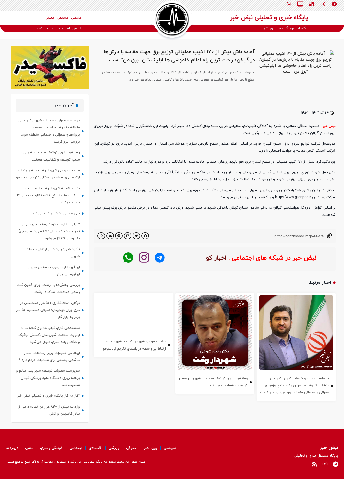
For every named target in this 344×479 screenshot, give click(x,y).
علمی (29, 448)
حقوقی (131, 448)
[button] (145, 235)
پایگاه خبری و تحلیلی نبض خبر (269, 17)
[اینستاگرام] (144, 257)
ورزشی (114, 448)
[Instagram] (323, 4)
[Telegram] (334, 4)
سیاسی (170, 448)
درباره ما (12, 448)
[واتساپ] (128, 257)
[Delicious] (311, 4)
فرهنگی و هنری (51, 448)
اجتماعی (76, 448)
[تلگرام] (159, 257)
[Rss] (314, 464)
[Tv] (300, 4)
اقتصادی (95, 448)
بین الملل (150, 448)
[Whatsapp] (289, 4)
